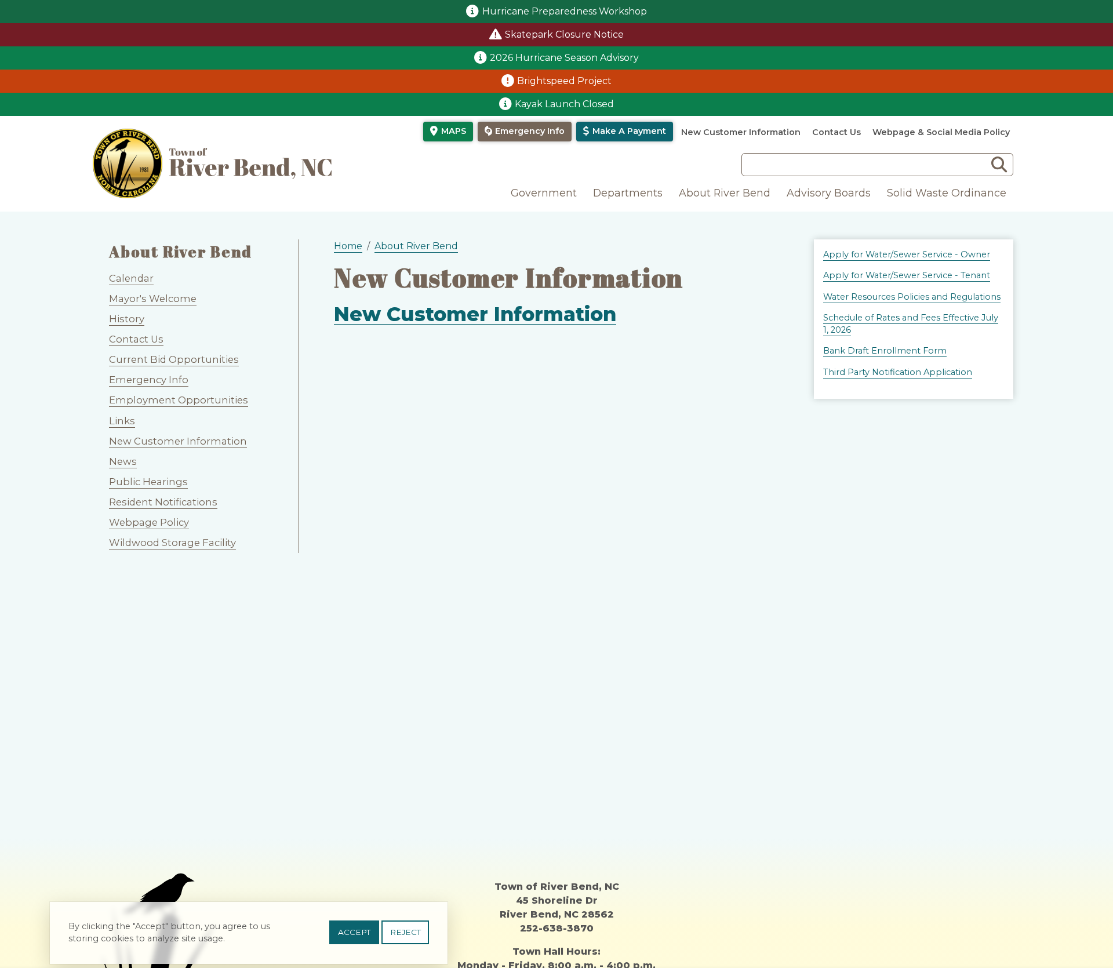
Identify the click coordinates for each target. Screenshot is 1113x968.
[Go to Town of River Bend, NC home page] (212, 163)
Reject (405, 932)
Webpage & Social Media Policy (941, 132)
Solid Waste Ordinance (946, 193)
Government (544, 193)
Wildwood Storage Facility (172, 542)
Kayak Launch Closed (564, 104)
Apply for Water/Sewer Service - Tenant (906, 275)
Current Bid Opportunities (174, 359)
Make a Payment (629, 131)
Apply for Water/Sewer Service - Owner (906, 254)
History (126, 319)
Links (122, 421)
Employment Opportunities (178, 400)
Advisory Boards (829, 193)
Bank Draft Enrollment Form (885, 350)
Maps (453, 131)
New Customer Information (741, 132)
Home (348, 246)
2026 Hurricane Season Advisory (564, 57)
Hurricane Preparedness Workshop (564, 11)
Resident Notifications (163, 502)
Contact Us (836, 132)
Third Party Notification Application (897, 372)
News (123, 461)
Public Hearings (148, 481)
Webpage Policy (149, 522)
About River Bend (724, 193)
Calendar (131, 278)
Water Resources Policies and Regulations (912, 297)
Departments (628, 193)
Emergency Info (530, 131)
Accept (354, 932)
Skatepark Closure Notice (564, 34)
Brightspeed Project (564, 80)
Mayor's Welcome (153, 298)
